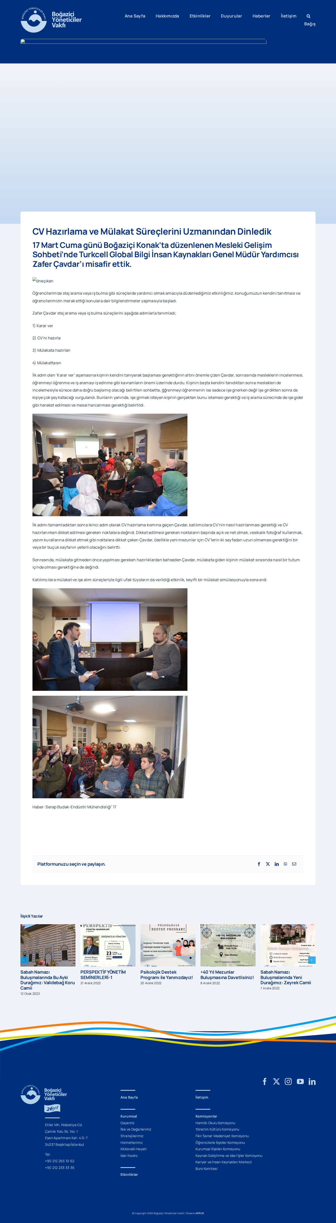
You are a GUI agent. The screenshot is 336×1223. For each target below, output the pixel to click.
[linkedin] (312, 1076)
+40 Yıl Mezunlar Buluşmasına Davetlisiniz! (167, 974)
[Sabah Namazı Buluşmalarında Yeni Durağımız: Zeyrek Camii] (228, 927)
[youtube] (300, 1076)
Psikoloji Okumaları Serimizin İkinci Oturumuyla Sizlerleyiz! (284, 972)
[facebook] (264, 1076)
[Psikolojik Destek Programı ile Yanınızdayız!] (108, 927)
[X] (267, 864)
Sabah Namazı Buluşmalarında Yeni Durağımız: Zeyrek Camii (225, 977)
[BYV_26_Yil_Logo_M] (43, 1082)
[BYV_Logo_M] (51, 9)
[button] (308, 16)
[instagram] (288, 1076)
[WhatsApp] (285, 864)
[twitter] (276, 1076)
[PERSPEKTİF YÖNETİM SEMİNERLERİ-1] (48, 927)
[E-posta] (294, 864)
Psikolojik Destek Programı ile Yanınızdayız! (106, 974)
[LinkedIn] (276, 864)
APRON (200, 1208)
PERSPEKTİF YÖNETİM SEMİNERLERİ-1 (43, 974)
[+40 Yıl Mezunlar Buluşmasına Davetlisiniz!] (168, 927)
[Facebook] (259, 864)
